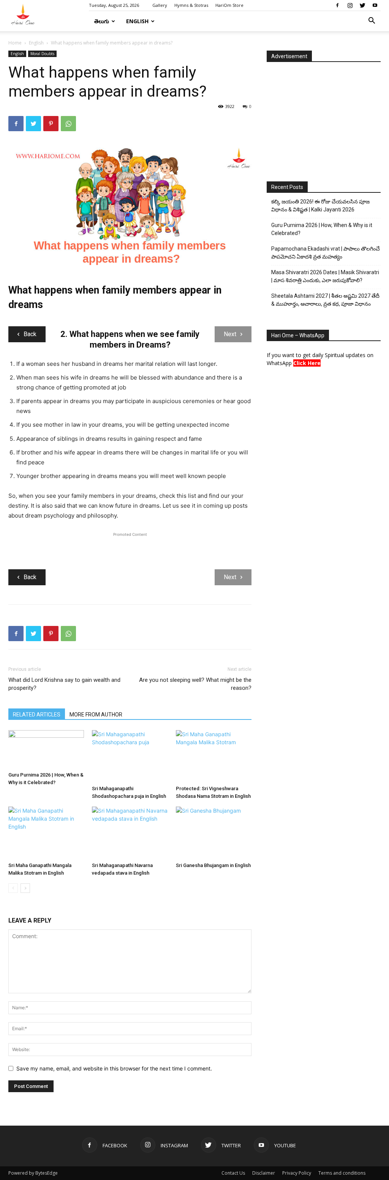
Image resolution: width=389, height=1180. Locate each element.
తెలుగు (101, 21)
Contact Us (233, 1173)
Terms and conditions (341, 1173)
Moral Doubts (42, 53)
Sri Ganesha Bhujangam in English (213, 865)
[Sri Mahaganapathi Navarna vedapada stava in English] (130, 833)
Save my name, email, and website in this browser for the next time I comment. (114, 1068)
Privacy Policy (296, 1173)
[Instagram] (350, 5)
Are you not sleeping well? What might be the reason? (195, 684)
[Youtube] (375, 5)
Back (30, 334)
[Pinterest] (51, 123)
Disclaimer (263, 1173)
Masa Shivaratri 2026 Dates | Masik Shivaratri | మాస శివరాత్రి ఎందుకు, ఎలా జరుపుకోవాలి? (325, 276)
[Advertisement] (130, 549)
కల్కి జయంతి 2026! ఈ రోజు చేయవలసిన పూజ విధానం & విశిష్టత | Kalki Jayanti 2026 (320, 206)
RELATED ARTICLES (36, 714)
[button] (371, 21)
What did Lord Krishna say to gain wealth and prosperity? (64, 684)
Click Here (307, 363)
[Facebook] (337, 5)
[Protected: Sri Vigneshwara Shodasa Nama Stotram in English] (213, 756)
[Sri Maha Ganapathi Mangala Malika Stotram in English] (46, 833)
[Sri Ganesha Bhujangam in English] (213, 833)
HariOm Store (229, 5)
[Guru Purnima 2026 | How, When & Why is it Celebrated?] (46, 749)
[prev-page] (13, 888)
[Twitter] (362, 5)
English (137, 21)
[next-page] (25, 888)
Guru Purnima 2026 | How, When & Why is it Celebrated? (321, 229)
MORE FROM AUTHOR (96, 714)
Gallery (159, 5)
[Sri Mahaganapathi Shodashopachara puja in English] (130, 756)
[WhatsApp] (68, 123)
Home (15, 43)
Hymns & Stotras (191, 5)
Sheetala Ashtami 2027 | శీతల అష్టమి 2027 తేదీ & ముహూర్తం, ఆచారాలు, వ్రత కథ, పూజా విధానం (325, 300)
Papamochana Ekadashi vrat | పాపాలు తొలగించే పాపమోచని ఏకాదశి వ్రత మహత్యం (325, 253)
